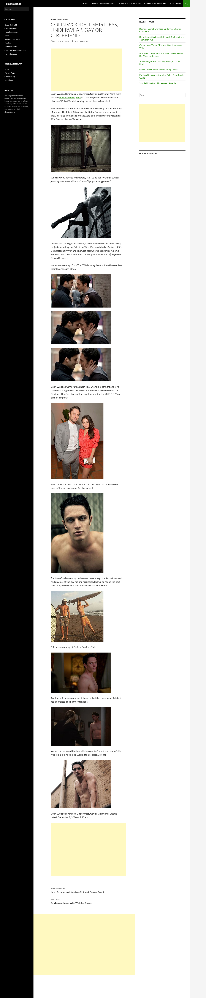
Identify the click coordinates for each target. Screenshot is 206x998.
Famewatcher (13, 3)
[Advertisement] (86, 70)
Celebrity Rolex (11, 28)
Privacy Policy (10, 73)
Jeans (7, 36)
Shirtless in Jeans (59, 19)
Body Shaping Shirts (12, 39)
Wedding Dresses (11, 32)
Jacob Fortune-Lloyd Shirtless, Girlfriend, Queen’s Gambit (78, 890)
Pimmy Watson (81, 41)
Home (84, 4)
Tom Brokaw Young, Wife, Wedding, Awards (71, 901)
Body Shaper (175, 4)
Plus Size (8, 43)
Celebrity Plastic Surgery (129, 4)
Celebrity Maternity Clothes (15, 50)
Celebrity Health (11, 25)
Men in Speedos (11, 54)
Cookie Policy (10, 76)
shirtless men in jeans (70, 97)
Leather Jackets (11, 46)
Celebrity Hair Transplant (102, 4)
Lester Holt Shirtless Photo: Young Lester (158, 69)
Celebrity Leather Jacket (155, 4)
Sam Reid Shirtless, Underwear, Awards (157, 83)
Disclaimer (9, 80)
